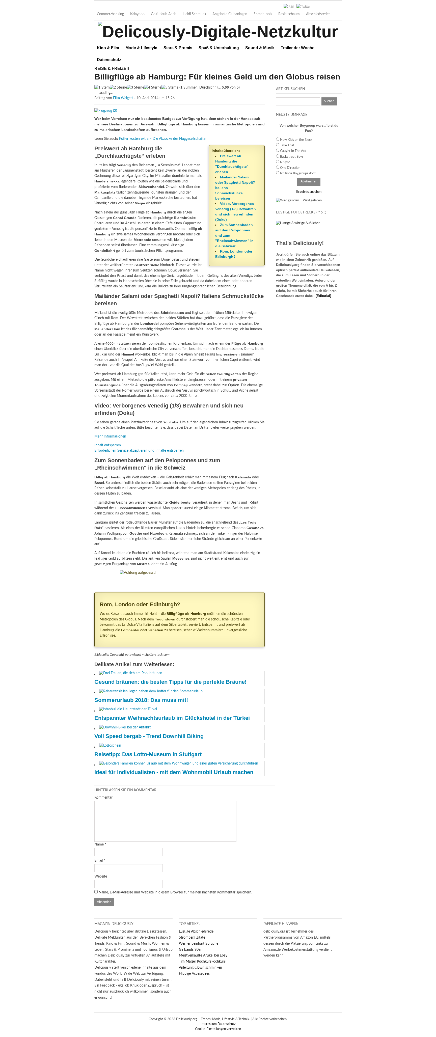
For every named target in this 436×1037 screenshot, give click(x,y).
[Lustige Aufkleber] (298, 223)
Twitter (305, 6)
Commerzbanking (110, 14)
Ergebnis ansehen (308, 192)
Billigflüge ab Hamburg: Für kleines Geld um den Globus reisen (217, 76)
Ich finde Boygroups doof (298, 173)
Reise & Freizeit (112, 68)
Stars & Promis (178, 48)
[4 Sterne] (152, 87)
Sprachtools (263, 14)
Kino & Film (108, 48)
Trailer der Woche (297, 48)
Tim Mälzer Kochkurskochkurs (202, 961)
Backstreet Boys (292, 156)
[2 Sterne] (118, 87)
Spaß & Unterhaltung (219, 48)
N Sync (285, 162)
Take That (287, 145)
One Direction (290, 168)
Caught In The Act (293, 151)
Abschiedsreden (318, 14)
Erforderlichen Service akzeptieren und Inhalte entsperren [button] (139, 450)
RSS (291, 6)
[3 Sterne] (135, 87)
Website (100, 876)
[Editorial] (323, 296)
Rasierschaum (289, 14)
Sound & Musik (260, 48)
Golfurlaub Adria (163, 14)
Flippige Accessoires (194, 973)
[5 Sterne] (169, 87)
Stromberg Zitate (192, 937)
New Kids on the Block (296, 140)
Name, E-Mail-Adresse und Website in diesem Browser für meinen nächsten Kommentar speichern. (175, 892)
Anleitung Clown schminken (200, 967)
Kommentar (103, 797)
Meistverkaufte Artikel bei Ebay (203, 955)
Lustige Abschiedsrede (196, 931)
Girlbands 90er (190, 949)
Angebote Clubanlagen (229, 14)
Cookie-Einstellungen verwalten (218, 1029)
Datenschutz (109, 60)
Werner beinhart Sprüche (198, 943)
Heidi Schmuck (194, 14)
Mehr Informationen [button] (110, 436)
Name (99, 844)
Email (98, 860)
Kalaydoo (137, 14)
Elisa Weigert (123, 98)
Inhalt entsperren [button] (107, 445)
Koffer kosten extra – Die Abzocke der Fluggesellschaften (163, 139)
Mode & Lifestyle (141, 48)
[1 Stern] (102, 87)
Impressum (209, 1024)
